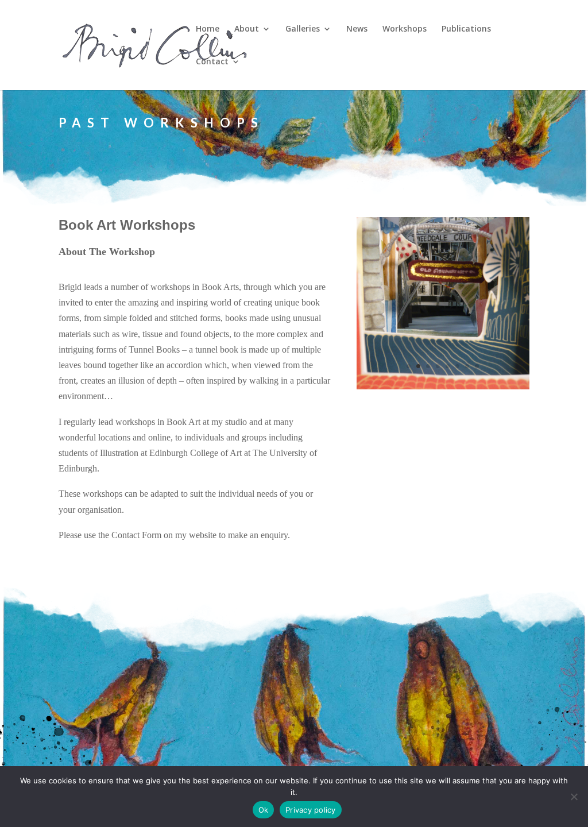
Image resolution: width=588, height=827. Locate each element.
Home (207, 29)
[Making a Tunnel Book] (443, 386)
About (246, 29)
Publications (466, 29)
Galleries (302, 29)
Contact (212, 62)
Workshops (404, 29)
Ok (263, 809)
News (357, 29)
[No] (573, 796)
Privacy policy (310, 809)
